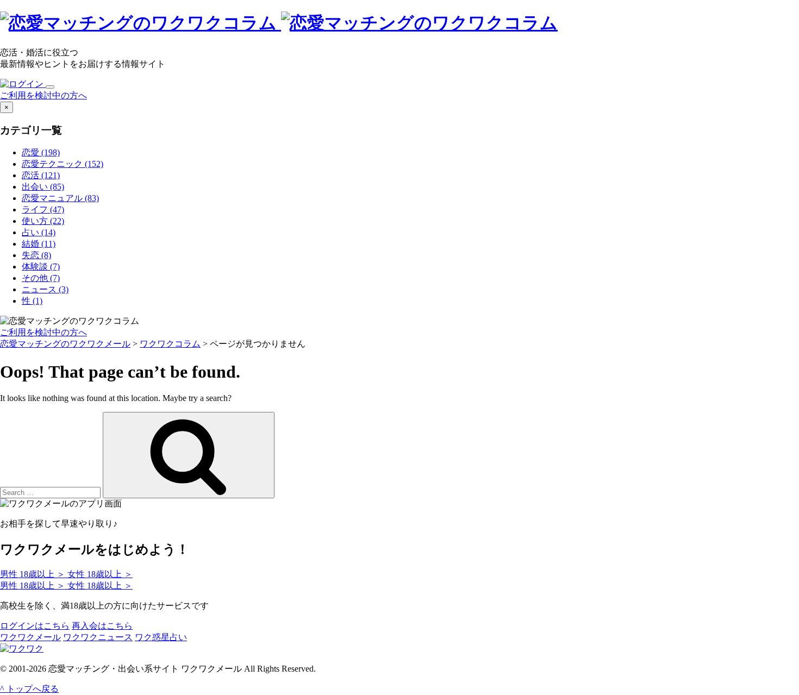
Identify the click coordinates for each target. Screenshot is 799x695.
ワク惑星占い (161, 637)
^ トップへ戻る (29, 688)
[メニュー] (50, 87)
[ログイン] (23, 84)
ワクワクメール (30, 637)
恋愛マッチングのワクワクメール (65, 343)
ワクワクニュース (98, 637)
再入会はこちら (102, 625)
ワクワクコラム (170, 343)
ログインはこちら (35, 625)
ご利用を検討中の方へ (43, 95)
